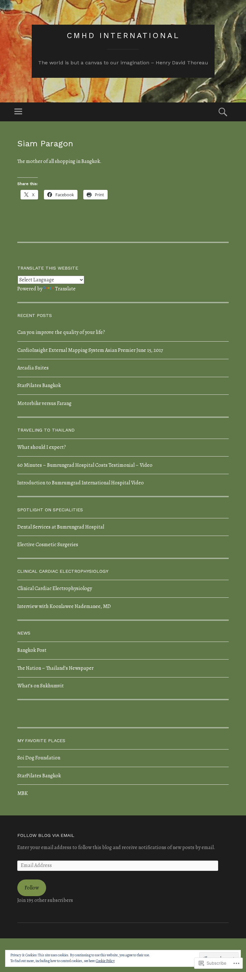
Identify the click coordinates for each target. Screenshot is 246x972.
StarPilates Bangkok (39, 385)
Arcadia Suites (33, 367)
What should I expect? (41, 447)
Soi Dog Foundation (38, 757)
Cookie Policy (105, 960)
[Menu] (18, 111)
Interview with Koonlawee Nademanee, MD (64, 606)
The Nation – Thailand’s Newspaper (55, 668)
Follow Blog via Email (45, 835)
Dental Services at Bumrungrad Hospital (60, 527)
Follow (32, 887)
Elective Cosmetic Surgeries (47, 544)
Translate (65, 288)
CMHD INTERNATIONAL (123, 35)
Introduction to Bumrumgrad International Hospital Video (80, 482)
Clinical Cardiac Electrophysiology (54, 588)
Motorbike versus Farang (44, 403)
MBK (22, 793)
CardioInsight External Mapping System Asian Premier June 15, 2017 (90, 350)
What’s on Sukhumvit (40, 685)
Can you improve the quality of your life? (61, 332)
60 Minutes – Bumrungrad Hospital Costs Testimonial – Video (84, 465)
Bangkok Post (31, 650)
